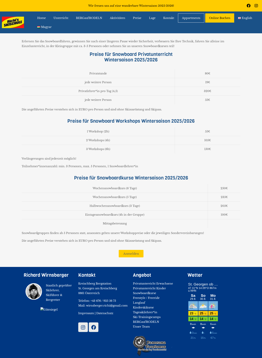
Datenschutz (104, 313)
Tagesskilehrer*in (145, 312)
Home (41, 18)
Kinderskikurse (143, 307)
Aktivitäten (117, 18)
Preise (137, 18)
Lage (152, 18)
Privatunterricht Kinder (149, 288)
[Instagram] (256, 6)
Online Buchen (219, 18)
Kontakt (168, 18)
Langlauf (139, 302)
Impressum (86, 313)
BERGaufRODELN (89, 18)
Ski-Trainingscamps (147, 317)
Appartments (191, 18)
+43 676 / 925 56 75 (103, 301)
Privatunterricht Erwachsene (153, 283)
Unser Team (141, 326)
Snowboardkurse (144, 293)
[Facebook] (248, 6)
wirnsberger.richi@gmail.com (107, 305)
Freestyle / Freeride (146, 298)
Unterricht (61, 18)
